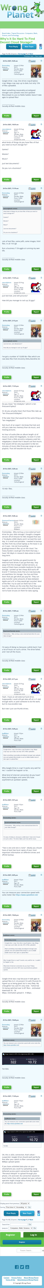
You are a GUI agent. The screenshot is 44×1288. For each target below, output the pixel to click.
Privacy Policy (16, 1278)
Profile (6, 116)
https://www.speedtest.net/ (27, 895)
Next (31, 54)
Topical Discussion (17, 33)
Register (10, 1234)
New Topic (29, 47)
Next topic (38, 56)
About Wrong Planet (31, 1278)
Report (36, 116)
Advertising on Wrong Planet (27, 1280)
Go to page (22, 54)
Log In (33, 1234)
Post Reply (13, 47)
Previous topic (29, 56)
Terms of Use (10, 1280)
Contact (6, 1278)
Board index (6, 33)
